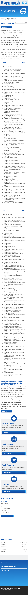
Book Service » (7, 453)
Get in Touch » (7, 491)
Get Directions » (6, 516)
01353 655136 (5, 512)
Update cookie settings (6, 589)
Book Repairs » (7, 472)
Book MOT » (6, 432)
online (15, 404)
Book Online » (5, 27)
